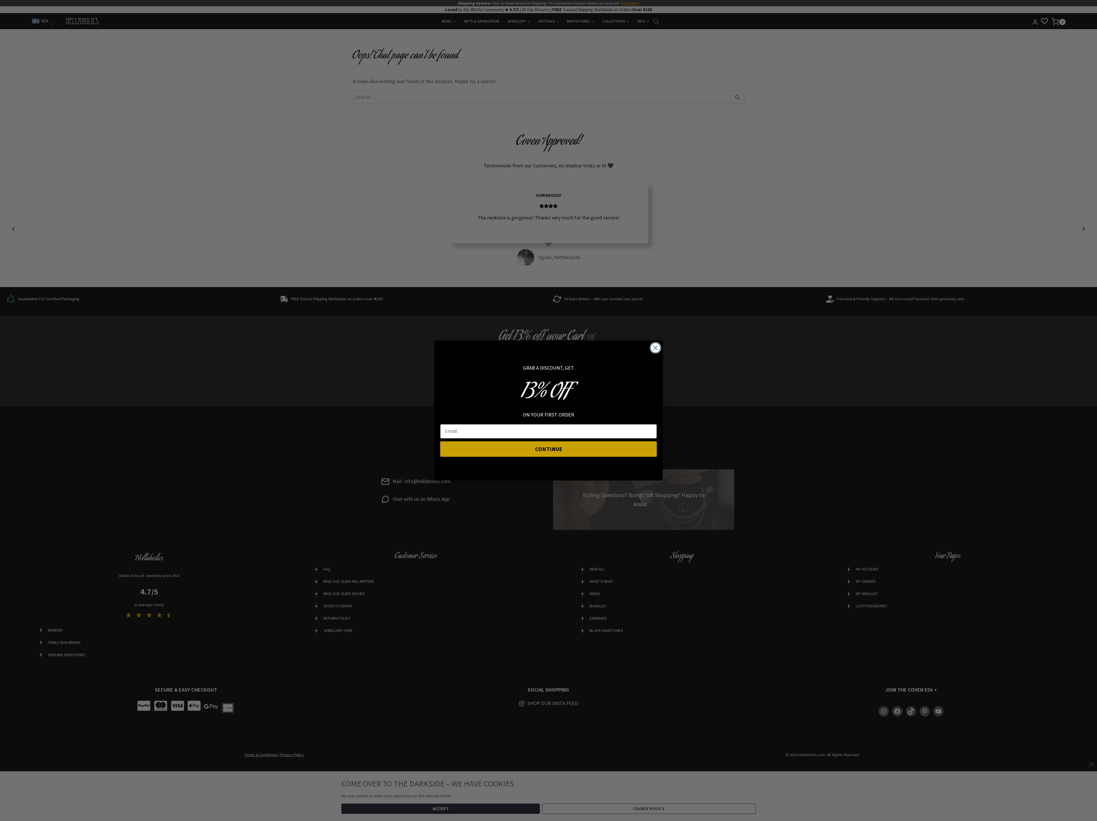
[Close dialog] (655, 348)
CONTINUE (548, 448)
